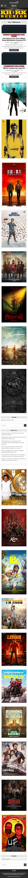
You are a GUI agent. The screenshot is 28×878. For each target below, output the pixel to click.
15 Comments (15, 43)
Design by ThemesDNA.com (14, 876)
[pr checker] (8, 420)
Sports (14, 36)
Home (23, 34)
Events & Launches (15, 34)
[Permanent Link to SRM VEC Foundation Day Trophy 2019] (14, 58)
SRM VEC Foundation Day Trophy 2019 (14, 68)
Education (7, 34)
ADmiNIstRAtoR (9, 42)
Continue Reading (13, 50)
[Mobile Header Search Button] (5, 5)
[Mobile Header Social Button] (2, 5)
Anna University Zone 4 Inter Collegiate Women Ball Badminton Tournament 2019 (14, 39)
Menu (15, 6)
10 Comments (15, 71)
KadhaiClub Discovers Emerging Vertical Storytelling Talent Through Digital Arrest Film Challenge (13, 443)
